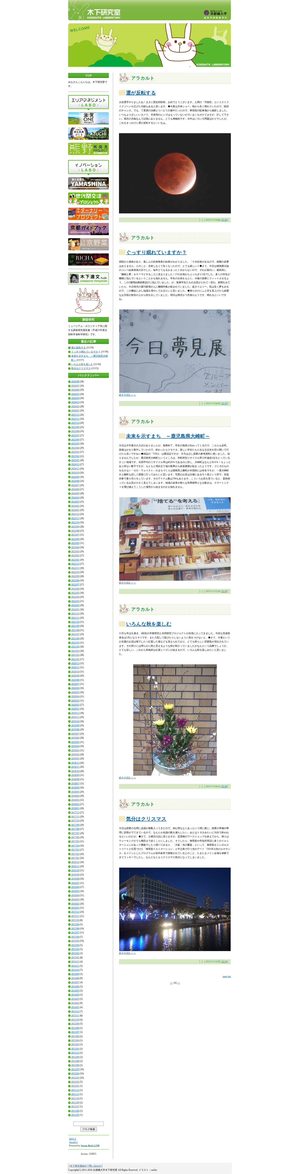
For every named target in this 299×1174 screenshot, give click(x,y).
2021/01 (75, 659)
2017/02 (75, 854)
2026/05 (75, 394)
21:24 (224, 786)
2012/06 (75, 1065)
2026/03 (75, 402)
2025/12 (75, 414)
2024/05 (75, 493)
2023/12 (75, 514)
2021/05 (75, 642)
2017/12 (75, 812)
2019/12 (75, 713)
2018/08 (75, 779)
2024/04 (75, 497)
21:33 (224, 403)
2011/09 (75, 1102)
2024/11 (75, 468)
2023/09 (75, 526)
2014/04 (75, 994)
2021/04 (75, 646)
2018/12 (75, 762)
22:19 (224, 591)
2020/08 (75, 680)
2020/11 (75, 667)
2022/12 (75, 563)
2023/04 (75, 547)
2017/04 (75, 845)
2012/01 (75, 1085)
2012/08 (75, 1061)
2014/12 (75, 961)
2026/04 (75, 398)
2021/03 (75, 651)
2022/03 (75, 601)
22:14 (224, 961)
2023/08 (75, 530)
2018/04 (75, 796)
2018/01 (75, 808)
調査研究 (88, 319)
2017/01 (75, 858)
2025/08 (75, 431)
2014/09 (75, 974)
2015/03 (75, 949)
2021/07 (75, 634)
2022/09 (75, 576)
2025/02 (75, 456)
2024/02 (75, 506)
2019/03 (75, 750)
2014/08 (75, 978)
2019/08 (75, 729)
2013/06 (75, 1036)
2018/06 (75, 787)
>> (178, 983)
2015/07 (75, 932)
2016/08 (75, 878)
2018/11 (75, 766)
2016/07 (75, 883)
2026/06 (75, 389)
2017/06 (75, 837)
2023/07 (75, 534)
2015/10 (75, 920)
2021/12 (75, 613)
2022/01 (75, 609)
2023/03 (75, 551)
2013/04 (75, 1040)
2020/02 (75, 704)
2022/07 (75, 584)
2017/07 (75, 833)
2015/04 (75, 945)
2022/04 (75, 597)
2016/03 (75, 899)
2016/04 (75, 895)
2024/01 (75, 510)
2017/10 (75, 820)
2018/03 (75, 800)
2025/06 (75, 439)
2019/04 (75, 746)
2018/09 (75, 775)
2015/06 (75, 936)
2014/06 (75, 986)
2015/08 (75, 928)
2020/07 (75, 684)
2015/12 (75, 911)
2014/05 (75, 990)
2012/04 (75, 1073)
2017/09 (75, 825)
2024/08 (75, 481)
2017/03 (75, 849)
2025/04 (75, 447)
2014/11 (75, 965)
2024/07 (75, 485)
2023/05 (75, 543)
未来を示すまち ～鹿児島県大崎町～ (168, 436)
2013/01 (75, 1048)
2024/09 (75, 477)
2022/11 (75, 568)
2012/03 (75, 1077)
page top (227, 976)
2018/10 (75, 771)
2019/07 (75, 733)
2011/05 (75, 1114)
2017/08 (75, 829)
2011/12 (75, 1090)
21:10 (224, 219)
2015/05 (75, 940)
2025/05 (75, 443)
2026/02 (75, 406)
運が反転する (78, 347)
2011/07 (75, 1106)
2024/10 (75, 472)
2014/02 (75, 1003)
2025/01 (75, 460)
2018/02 (75, 804)
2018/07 (75, 783)
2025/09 (75, 427)
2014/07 (75, 982)
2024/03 (75, 501)
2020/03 (75, 700)
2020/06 (75, 688)
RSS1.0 (72, 1139)
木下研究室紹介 (78, 1165)
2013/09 (75, 1023)
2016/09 (75, 874)
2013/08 (75, 1028)
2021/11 (75, 617)
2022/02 (75, 605)
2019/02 (75, 754)
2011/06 (75, 1110)
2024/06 (75, 489)
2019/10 (75, 721)
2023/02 (75, 555)
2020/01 (75, 708)
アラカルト (143, 78)
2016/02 (75, 903)
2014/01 (75, 1007)
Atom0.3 (73, 1142)
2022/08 (75, 580)
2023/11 (75, 518)
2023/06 (75, 539)
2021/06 (75, 638)
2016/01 (75, 907)
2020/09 (75, 675)
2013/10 (75, 1019)
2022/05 (75, 592)
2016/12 (75, 862)
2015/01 (75, 957)
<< (171, 983)
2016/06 (75, 887)
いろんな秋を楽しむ (82, 364)
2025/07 (75, 435)
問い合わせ (95, 1165)
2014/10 (75, 970)
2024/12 (75, 464)
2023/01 (75, 559)
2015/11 (75, 916)
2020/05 (75, 692)
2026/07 (75, 385)
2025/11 (75, 418)
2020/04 (75, 696)
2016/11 (75, 866)
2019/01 (75, 758)
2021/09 (75, 626)
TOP (88, 75)
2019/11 (75, 717)
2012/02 (75, 1081)
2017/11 (75, 816)
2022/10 (75, 572)
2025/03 (75, 452)
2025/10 (75, 423)
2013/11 (75, 1015)
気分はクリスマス (81, 368)
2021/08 (75, 630)
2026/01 (75, 410)
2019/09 (75, 725)
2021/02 (75, 655)
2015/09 (75, 924)
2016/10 (75, 870)
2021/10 (75, 622)
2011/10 (75, 1098)
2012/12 (75, 1052)
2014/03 (75, 999)
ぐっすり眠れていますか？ (85, 351)
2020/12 (75, 663)
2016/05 (75, 891)
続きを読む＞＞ (127, 394)
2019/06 (75, 737)
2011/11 (75, 1094)
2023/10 (75, 522)
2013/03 (75, 1044)
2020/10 (75, 671)
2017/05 (75, 841)
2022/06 (75, 588)
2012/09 (75, 1057)
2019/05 (75, 742)
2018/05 (75, 791)
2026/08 (75, 381)
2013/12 (75, 1011)
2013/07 (75, 1032)
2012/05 (75, 1069)
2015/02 (75, 953)
